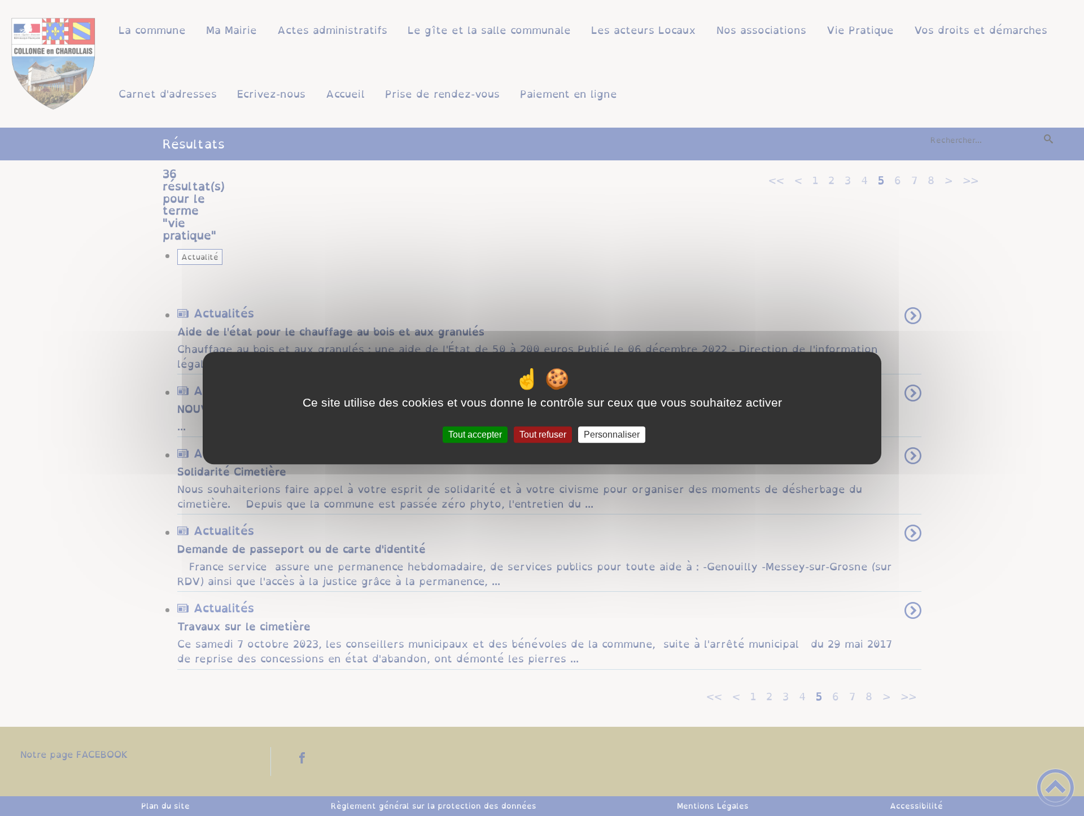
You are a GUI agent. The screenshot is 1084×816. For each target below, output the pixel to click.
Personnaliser (612, 434)
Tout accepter (475, 434)
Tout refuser (542, 434)
